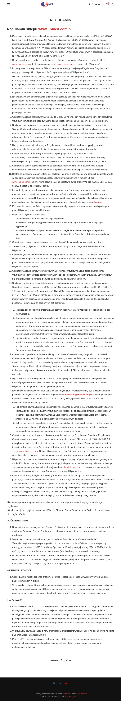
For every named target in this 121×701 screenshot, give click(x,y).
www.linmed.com (20, 64)
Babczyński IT (73, 696)
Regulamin (82, 693)
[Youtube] (99, 4)
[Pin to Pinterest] (67, 660)
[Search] (112, 4)
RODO (68, 693)
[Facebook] (89, 4)
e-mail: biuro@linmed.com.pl (77, 394)
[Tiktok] (103, 4)
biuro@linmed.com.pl (73, 467)
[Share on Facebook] (61, 660)
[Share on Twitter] (64, 660)
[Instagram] (92, 4)
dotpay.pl (97, 202)
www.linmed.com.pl (55, 29)
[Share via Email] (70, 660)
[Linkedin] (96, 4)
